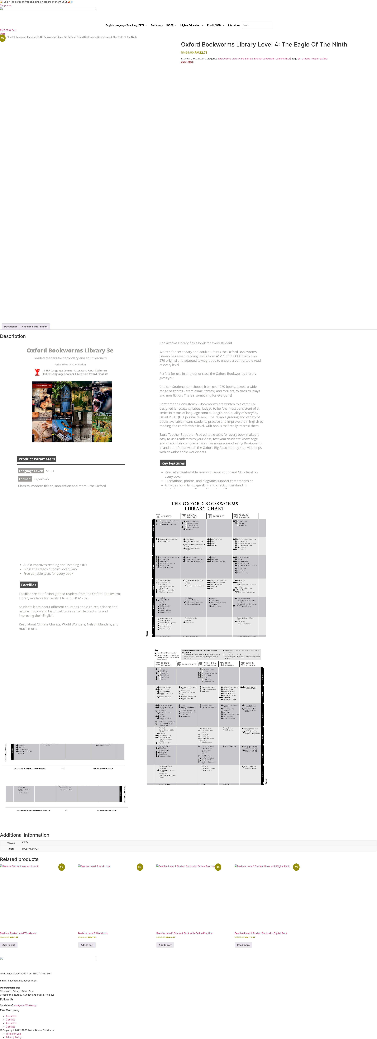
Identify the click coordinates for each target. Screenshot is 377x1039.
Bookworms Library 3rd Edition (59, 37)
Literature (234, 25)
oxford (323, 58)
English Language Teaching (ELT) (125, 25)
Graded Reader (310, 58)
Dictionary (157, 25)
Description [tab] (11, 326)
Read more (243, 944)
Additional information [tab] (34, 326)
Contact (10, 1019)
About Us (11, 1016)
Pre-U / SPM (214, 25)
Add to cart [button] (8, 944)
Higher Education (190, 25)
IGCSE (169, 25)
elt (299, 58)
